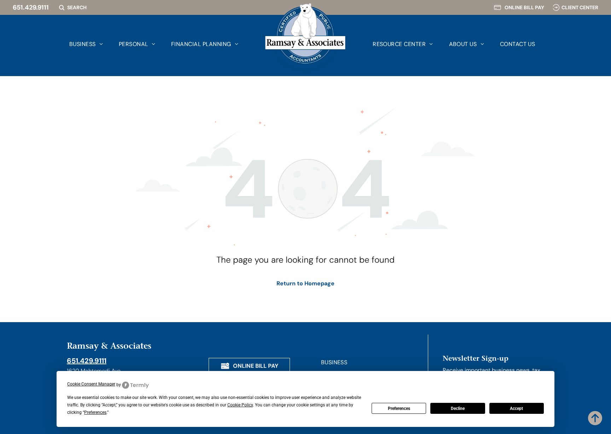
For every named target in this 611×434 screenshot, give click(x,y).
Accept (516, 408)
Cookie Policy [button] (240, 404)
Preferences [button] (95, 412)
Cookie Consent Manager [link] (91, 384)
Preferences (399, 408)
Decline (458, 408)
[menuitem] (78, 44)
